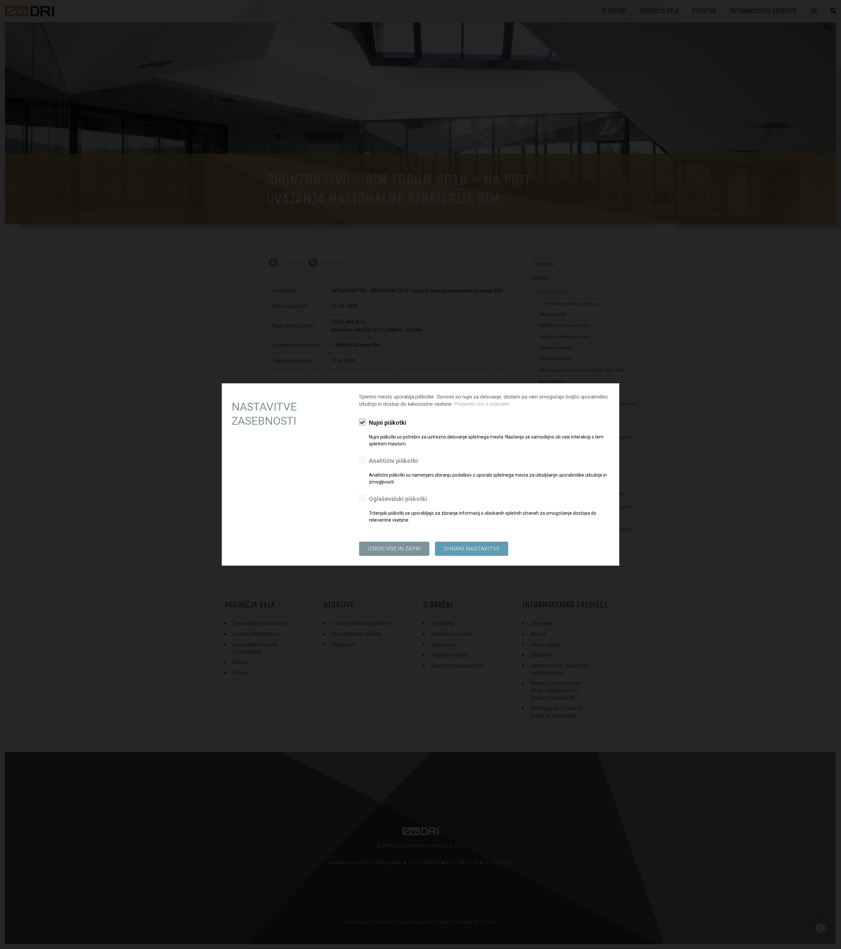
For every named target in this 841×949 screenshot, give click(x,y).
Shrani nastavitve (471, 548)
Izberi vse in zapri (394, 548)
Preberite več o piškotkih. (482, 404)
